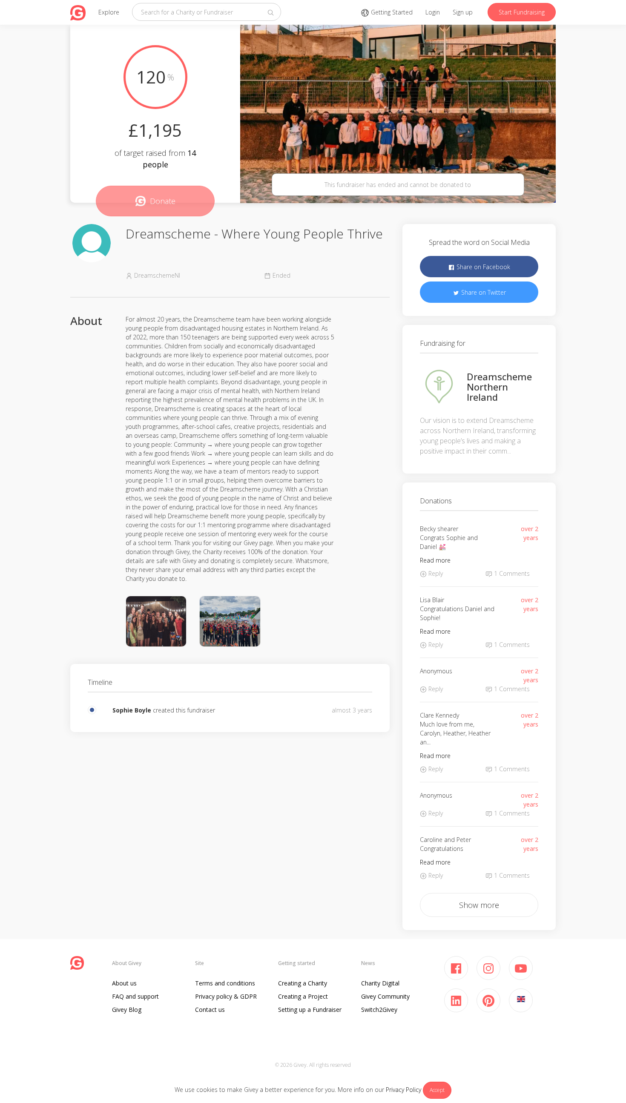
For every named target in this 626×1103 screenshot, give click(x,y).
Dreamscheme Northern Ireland (499, 386)
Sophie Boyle (131, 710)
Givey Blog (126, 1009)
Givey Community (385, 996)
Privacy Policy (403, 1090)
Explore (108, 12)
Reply (435, 573)
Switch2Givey (379, 1009)
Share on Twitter (482, 292)
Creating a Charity (302, 983)
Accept (437, 1090)
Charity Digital (380, 983)
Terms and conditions (225, 983)
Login (432, 12)
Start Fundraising (522, 12)
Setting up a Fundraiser (310, 1009)
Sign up (463, 12)
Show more (479, 905)
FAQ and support (135, 996)
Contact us (210, 1009)
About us (124, 983)
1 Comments (511, 573)
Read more (435, 560)
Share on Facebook (482, 267)
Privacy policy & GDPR (226, 996)
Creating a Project (303, 996)
